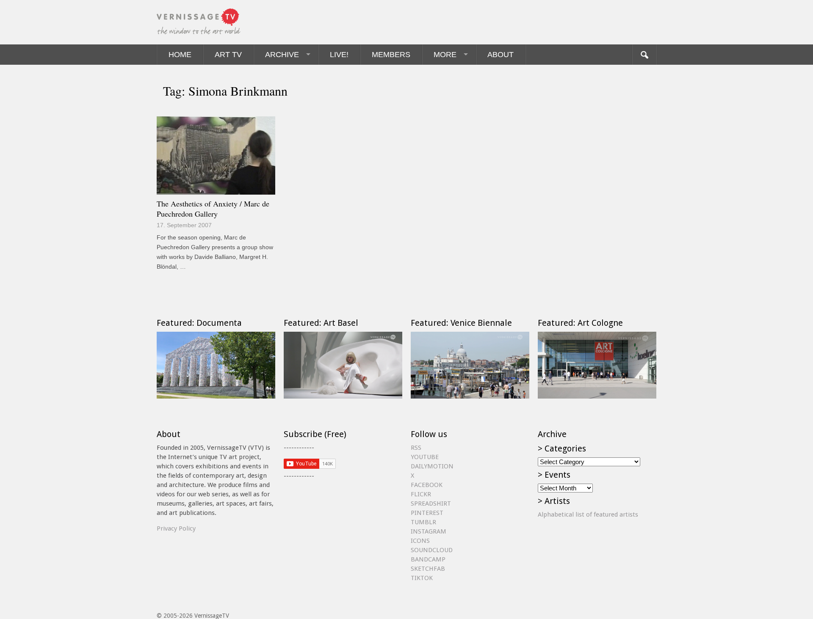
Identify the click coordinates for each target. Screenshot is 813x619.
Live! (339, 54)
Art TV (228, 54)
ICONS (420, 541)
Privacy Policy (176, 528)
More (445, 54)
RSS (416, 447)
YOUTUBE (425, 457)
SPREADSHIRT (431, 503)
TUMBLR (423, 522)
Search (644, 54)
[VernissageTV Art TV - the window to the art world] (199, 22)
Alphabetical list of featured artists (588, 514)
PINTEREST (427, 513)
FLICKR (421, 494)
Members (391, 54)
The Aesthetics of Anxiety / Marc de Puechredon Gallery (213, 208)
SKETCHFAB (428, 568)
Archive (282, 54)
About (500, 54)
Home (180, 54)
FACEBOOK (426, 485)
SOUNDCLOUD (432, 550)
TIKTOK (422, 578)
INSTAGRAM (428, 531)
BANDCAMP (428, 559)
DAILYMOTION (432, 466)
